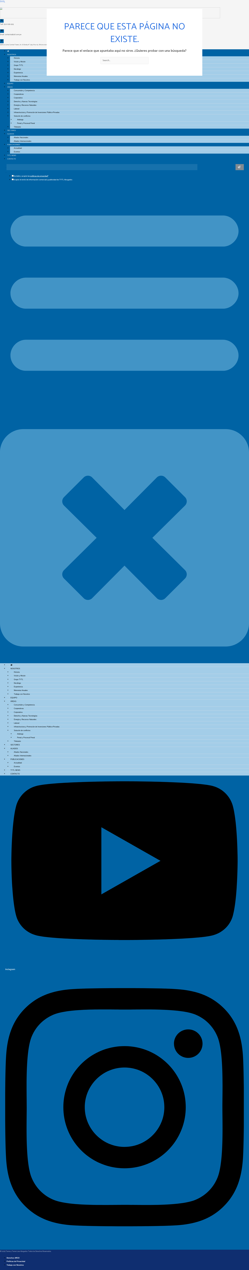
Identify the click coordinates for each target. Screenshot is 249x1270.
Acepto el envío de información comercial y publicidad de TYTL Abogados (42, 179)
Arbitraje (20, 120)
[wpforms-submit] (240, 167)
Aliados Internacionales (22, 141)
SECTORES (11, 130)
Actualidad (18, 148)
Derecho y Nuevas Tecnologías (25, 101)
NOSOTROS (11, 54)
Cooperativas (19, 94)
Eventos (17, 152)
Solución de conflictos (22, 116)
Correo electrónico (5, 167)
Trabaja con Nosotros (22, 80)
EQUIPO (10, 83)
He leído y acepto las (30, 176)
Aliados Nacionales (21, 137)
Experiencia (18, 73)
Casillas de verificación (6, 172)
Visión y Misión (19, 62)
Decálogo (17, 69)
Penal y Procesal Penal (26, 123)
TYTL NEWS (11, 155)
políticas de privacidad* (39, 176)
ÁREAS (10, 87)
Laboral (16, 109)
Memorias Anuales (21, 76)
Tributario (17, 127)
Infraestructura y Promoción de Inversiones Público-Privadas (37, 112)
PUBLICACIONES (13, 144)
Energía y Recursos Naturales (25, 105)
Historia (17, 58)
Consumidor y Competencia (24, 90)
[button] (124, 413)
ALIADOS (10, 134)
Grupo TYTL (18, 65)
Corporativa (18, 98)
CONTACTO (11, 159)
